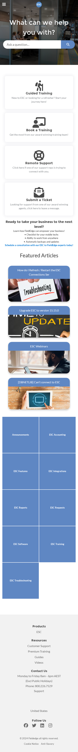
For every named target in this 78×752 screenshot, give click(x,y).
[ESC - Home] (39, 4)
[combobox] (32, 44)
